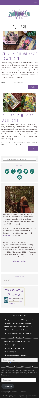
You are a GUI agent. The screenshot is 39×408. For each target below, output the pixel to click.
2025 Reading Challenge (13, 292)
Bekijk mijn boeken (19, 261)
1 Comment (17, 144)
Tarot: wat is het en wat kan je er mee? (18, 118)
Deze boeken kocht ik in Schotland (17, 341)
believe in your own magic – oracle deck (19, 56)
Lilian (7, 330)
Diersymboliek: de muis (20, 330)
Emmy (32, 81)
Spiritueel (6, 82)
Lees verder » (32, 87)
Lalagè (7, 320)
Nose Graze (26, 396)
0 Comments (18, 82)
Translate (17, 363)
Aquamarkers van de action (22, 326)
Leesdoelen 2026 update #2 (23, 320)
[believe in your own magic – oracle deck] (19, 40)
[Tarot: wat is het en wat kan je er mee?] (19, 102)
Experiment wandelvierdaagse (16, 355)
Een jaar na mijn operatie (22, 323)
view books (21, 305)
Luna (7, 333)
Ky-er (7, 326)
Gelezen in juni (10, 352)
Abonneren (8, 386)
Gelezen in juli (10, 345)
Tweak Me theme (14, 396)
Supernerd (7, 235)
